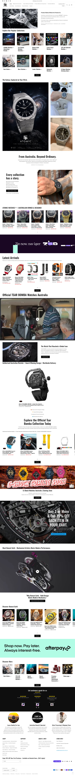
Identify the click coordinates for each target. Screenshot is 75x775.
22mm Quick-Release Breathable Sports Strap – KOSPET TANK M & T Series (56, 279)
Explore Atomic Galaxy (12, 190)
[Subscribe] (20, 761)
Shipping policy (28, 773)
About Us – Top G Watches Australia (45, 741)
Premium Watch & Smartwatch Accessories (55, 678)
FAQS (22, 741)
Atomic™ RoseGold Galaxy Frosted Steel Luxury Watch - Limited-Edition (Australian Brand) (36, 225)
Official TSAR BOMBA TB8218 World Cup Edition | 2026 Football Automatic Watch (7, 279)
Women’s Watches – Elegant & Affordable (10, 747)
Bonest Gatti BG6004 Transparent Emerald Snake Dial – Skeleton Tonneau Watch (21, 624)
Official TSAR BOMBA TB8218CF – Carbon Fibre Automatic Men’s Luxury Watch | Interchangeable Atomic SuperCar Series (31, 404)
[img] (37, 692)
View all (37, 75)
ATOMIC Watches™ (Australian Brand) (9, 49)
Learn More (37, 497)
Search (40, 748)
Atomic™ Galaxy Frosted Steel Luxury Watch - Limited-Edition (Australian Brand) (8, 225)
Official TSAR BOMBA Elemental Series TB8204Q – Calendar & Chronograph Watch (9, 452)
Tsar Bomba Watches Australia (21, 49)
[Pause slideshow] (41, 254)
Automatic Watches (49, 70)
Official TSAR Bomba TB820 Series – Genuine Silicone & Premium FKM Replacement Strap (45, 452)
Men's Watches (22, 69)
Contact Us (22, 750)
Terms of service (23, 773)
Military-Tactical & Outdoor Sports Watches (10, 751)
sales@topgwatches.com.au (62, 750)
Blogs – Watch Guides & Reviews (44, 744)
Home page (66, 676)
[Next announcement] (51, 1)
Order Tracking (23, 748)
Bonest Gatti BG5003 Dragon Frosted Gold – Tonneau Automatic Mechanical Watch (36, 623)
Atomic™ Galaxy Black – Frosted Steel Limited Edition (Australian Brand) (22, 225)
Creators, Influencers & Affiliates (44, 746)
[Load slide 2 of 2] (37, 545)
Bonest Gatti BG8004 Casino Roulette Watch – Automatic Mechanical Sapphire (8, 623)
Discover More (45, 356)
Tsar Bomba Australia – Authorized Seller (10, 741)
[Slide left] (35, 232)
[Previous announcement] (24, 1)
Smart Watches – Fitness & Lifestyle (9, 749)
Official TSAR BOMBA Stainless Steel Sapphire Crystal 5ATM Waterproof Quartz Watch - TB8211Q (28, 452)
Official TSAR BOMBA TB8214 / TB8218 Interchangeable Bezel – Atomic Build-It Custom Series (63, 452)
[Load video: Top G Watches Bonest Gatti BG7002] (37, 572)
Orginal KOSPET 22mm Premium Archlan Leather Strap (44, 278)
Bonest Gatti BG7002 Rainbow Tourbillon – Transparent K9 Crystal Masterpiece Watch (65, 623)
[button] (17, 4)
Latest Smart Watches (50, 48)
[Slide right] (40, 232)
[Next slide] (38, 254)
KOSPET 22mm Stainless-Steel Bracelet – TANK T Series (32, 278)
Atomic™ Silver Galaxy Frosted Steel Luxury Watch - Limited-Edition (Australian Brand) (50, 225)
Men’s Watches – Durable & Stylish (9, 746)
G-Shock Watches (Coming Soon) (65, 70)
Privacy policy (18, 773)
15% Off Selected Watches (65, 48)
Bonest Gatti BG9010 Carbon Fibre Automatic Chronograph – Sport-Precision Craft (50, 627)
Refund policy (13, 773)
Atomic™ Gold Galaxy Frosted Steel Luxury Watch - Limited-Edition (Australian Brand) (66, 225)
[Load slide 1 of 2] (35, 545)
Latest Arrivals (11, 258)
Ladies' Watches (36, 69)
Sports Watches (30, 676)
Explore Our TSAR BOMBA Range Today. (58, 537)
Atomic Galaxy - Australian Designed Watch (9, 744)
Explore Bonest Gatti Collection (37, 600)
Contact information (35, 773)
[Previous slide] (34, 254)
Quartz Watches (42, 676)
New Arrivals (5, 753)
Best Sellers (7, 69)
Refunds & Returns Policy (25, 744)
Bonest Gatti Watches (35, 48)
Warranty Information (24, 746)
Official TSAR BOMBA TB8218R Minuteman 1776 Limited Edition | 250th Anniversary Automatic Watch (19, 279)
